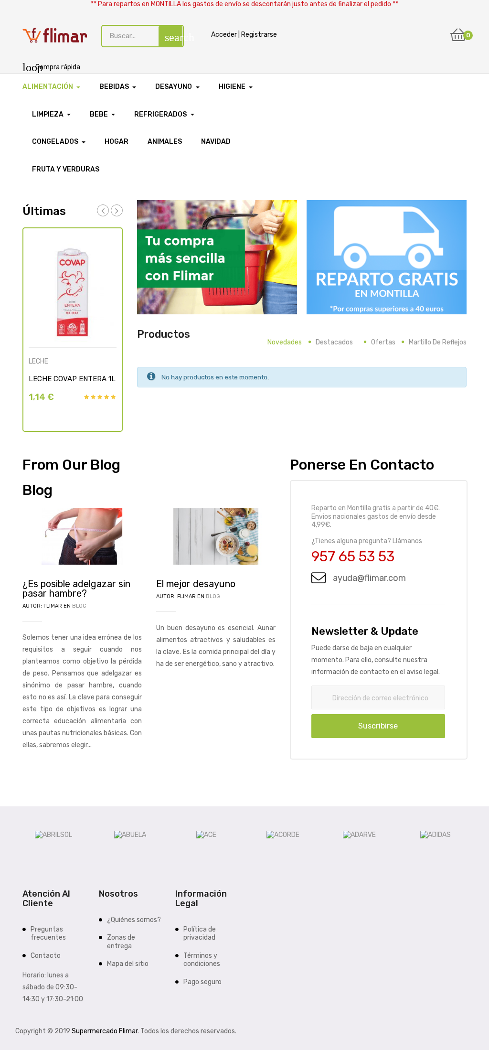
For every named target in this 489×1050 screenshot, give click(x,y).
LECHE (38, 361)
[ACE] (206, 834)
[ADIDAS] (435, 834)
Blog (79, 606)
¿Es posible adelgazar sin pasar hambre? (76, 588)
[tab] (284, 342)
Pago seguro (202, 982)
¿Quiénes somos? (134, 920)
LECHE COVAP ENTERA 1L (72, 379)
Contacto (46, 956)
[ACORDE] (282, 834)
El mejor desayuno (195, 583)
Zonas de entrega (121, 941)
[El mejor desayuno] (216, 536)
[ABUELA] (130, 834)
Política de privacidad (199, 933)
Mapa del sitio (128, 964)
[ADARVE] (359, 834)
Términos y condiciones (201, 960)
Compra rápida (51, 67)
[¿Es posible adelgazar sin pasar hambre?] (82, 536)
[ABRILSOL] (53, 834)
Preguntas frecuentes (48, 933)
